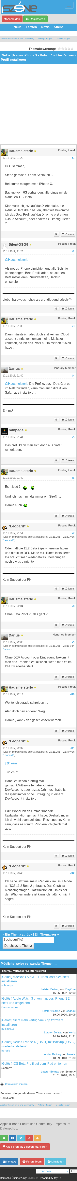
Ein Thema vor (45, 934)
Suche (59, 27)
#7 (73, 533)
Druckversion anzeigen (16, 1084)
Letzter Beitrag (50, 989)
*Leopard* (8, 540)
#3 (73, 326)
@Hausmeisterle (16, 259)
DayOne (70, 989)
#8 (73, 606)
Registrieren (37, 18)
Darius (6, 649)
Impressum (62, 1124)
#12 (72, 873)
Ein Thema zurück (18, 934)
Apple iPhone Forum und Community (17, 39)
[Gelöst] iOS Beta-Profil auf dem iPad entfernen (34, 1063)
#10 (72, 694)
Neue (18, 27)
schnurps (7, 985)
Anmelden (13, 18)
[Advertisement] (38, 104)
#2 (73, 251)
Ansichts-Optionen (63, 55)
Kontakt (11, 1161)
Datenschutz (9, 1128)
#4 (73, 375)
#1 (73, 158)
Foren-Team (33, 1161)
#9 (73, 642)
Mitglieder (57, 1161)
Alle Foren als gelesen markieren (26, 1146)
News (45, 27)
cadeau (71, 1010)
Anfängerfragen (45, 39)
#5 (73, 437)
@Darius (11, 763)
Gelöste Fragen (63, 39)
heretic (5, 1050)
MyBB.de (33, 1178)
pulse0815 (7, 1028)
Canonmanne (9, 1007)
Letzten (31, 27)
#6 (73, 478)
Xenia (72, 1032)
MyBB (57, 1178)
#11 (72, 748)
